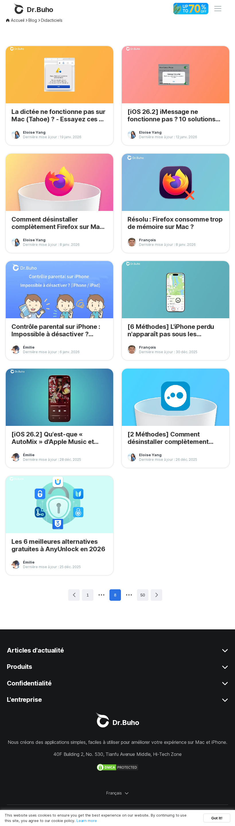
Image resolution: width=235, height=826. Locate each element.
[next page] (129, 594)
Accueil (17, 20)
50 (142, 595)
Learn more (87, 820)
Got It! (216, 818)
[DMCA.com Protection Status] (117, 767)
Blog (32, 20)
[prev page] (101, 594)
